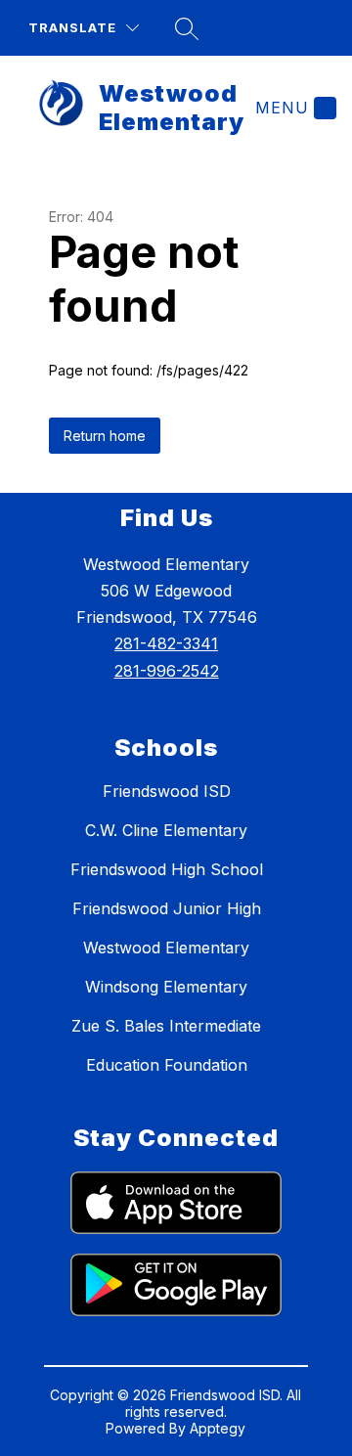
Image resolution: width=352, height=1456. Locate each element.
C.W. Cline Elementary (166, 830)
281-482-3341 (166, 643)
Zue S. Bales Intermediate (166, 1026)
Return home (105, 435)
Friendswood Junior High (166, 908)
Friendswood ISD (167, 791)
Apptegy (217, 1428)
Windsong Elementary (166, 986)
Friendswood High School (166, 869)
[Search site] (186, 28)
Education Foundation (166, 1065)
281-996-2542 (166, 671)
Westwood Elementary (166, 947)
